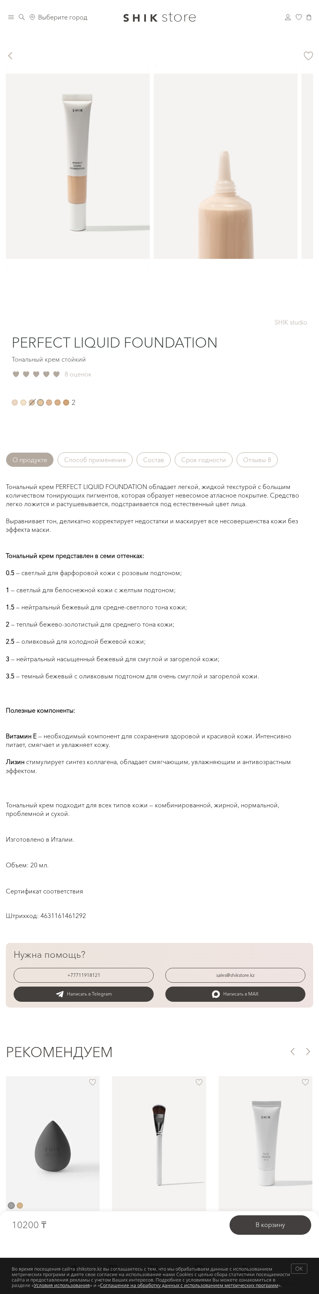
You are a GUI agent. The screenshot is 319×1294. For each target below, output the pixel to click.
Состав (153, 460)
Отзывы (257, 460)
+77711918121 (83, 975)
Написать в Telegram (89, 994)
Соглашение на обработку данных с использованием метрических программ (189, 1285)
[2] (40, 402)
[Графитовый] (11, 1205)
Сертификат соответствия (44, 891)
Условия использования (62, 1285)
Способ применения (95, 460)
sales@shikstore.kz (235, 975)
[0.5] (15, 402)
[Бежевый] (20, 1205)
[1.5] (32, 402)
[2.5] (49, 402)
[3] (57, 402)
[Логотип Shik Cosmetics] (159, 17)
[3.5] (66, 402)
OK (299, 1268)
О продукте (29, 460)
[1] (23, 402)
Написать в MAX (241, 994)
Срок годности (203, 460)
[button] (291, 1051)
